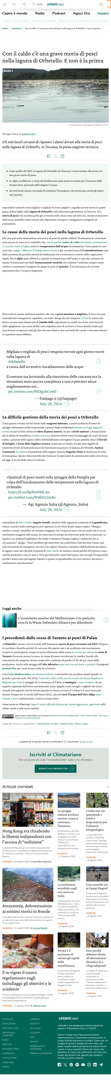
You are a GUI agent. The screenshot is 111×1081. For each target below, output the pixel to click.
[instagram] (89, 1064)
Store (14, 4)
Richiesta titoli (10, 1049)
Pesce (78, 723)
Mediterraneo (66, 723)
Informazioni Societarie (37, 1047)
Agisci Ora (81, 13)
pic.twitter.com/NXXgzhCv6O (32, 391)
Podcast (58, 13)
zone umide (52, 550)
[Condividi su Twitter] (55, 156)
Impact (103, 13)
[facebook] (59, 1064)
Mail (32, 1037)
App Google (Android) (8, 1034)
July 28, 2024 (51, 404)
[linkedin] (95, 1064)
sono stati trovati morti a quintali (77, 664)
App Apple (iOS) (10, 1028)
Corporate (8, 1053)
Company (35, 1019)
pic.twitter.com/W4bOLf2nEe (32, 497)
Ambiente (7, 20)
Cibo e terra (84, 20)
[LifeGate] (55, 4)
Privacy (34, 1041)
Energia (25, 20)
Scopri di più (86, 741)
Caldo (85, 723)
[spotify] (77, 1064)
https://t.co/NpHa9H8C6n (29, 492)
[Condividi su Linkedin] (62, 156)
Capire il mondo (14, 13)
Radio (40, 13)
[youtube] (83, 1064)
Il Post (85, 318)
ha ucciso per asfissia (83, 652)
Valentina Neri (28, 134)
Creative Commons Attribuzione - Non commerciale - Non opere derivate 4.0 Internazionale (61, 716)
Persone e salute (100, 20)
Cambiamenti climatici (47, 723)
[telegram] (101, 1064)
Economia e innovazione (43, 20)
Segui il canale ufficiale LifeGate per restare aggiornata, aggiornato (65, 704)
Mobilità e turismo (67, 20)
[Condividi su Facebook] (48, 156)
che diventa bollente (31, 674)
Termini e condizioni (41, 1053)
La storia (35, 1032)
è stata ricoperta (86, 682)
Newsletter (24, 4)
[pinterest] (71, 1064)
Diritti (17, 20)
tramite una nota (41, 435)
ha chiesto (21, 451)
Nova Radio (25, 522)
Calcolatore (9, 1058)
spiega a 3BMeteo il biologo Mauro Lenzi (35, 250)
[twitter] (65, 1064)
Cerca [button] (40, 4)
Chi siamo (35, 1028)
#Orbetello (16, 361)
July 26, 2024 (51, 509)
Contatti (34, 1023)
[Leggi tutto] (107, 787)
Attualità (7, 1019)
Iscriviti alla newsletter (53, 768)
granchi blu (9, 668)
